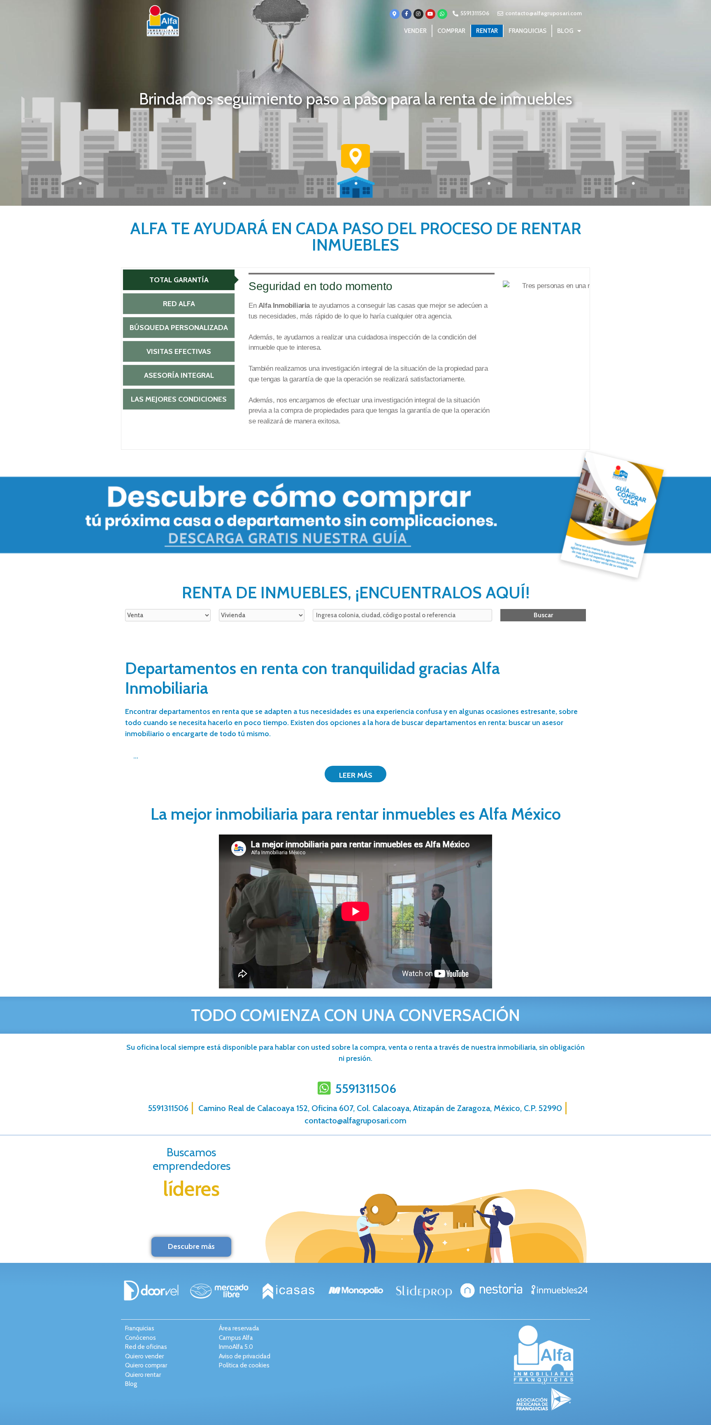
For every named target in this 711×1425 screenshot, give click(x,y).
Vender (415, 31)
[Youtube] (430, 14)
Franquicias (527, 31)
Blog (565, 31)
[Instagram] (418, 14)
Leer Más (355, 775)
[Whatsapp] (442, 14)
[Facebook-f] (406, 14)
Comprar (451, 31)
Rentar (487, 31)
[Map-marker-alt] (395, 14)
